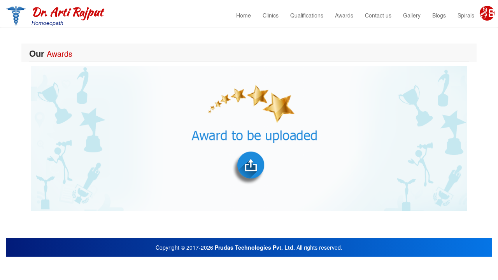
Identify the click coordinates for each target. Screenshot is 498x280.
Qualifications (306, 15)
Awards (344, 15)
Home (243, 15)
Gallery (412, 15)
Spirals (466, 15)
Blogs (439, 15)
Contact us (378, 15)
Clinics (271, 15)
